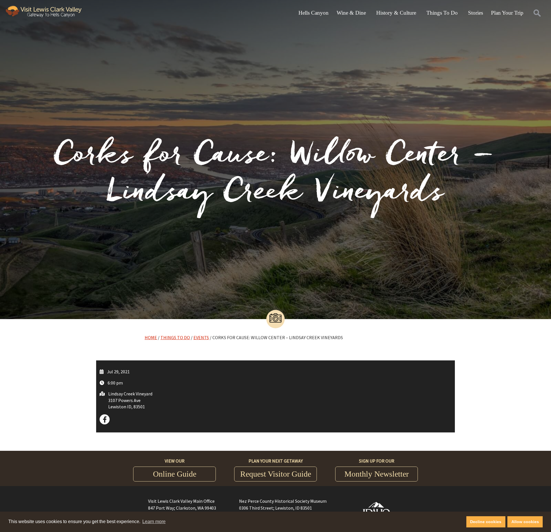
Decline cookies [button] (485, 521)
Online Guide (174, 473)
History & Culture (396, 13)
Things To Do (442, 13)
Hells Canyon (313, 13)
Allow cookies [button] (525, 521)
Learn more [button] (154, 521)
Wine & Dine (351, 13)
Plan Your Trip (507, 13)
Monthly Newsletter (376, 473)
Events (201, 337)
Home (151, 337)
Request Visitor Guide (275, 473)
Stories (475, 13)
